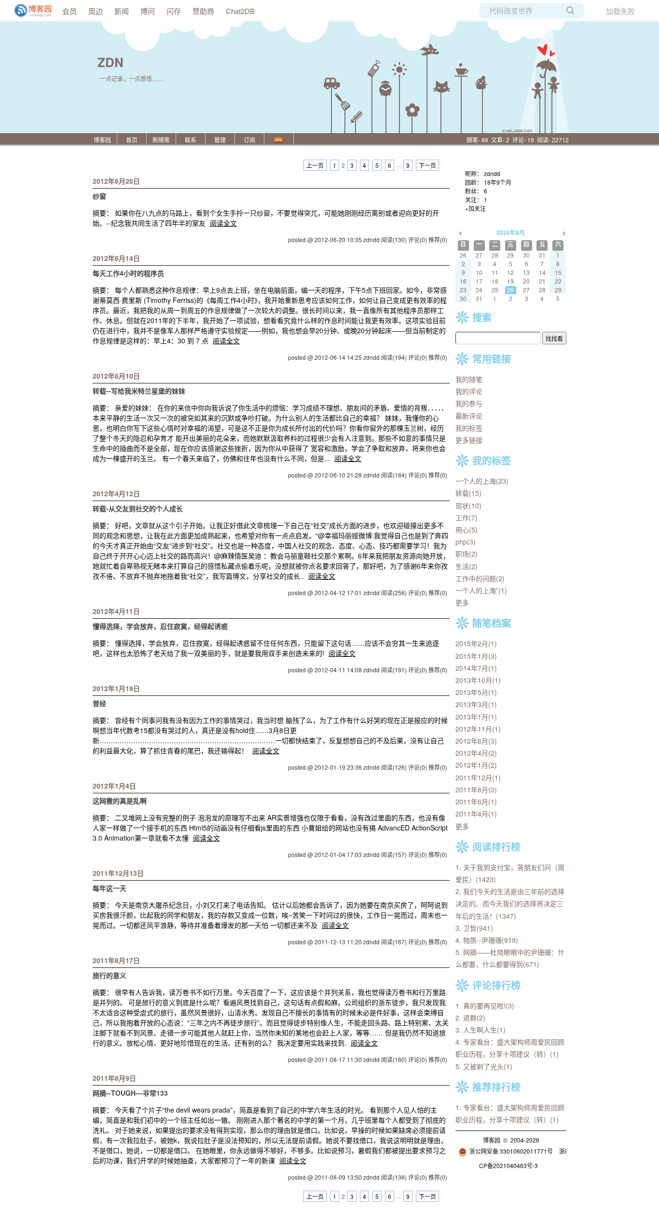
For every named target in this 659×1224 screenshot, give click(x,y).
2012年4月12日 (116, 493)
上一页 (315, 165)
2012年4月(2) (476, 753)
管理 (220, 140)
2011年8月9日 (114, 1078)
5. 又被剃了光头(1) (483, 1066)
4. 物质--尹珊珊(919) (486, 940)
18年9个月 (497, 182)
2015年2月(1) (476, 643)
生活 (466, 566)
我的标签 (468, 428)
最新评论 (468, 416)
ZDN (110, 62)
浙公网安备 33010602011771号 (511, 1151)
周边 (95, 11)
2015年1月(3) (476, 656)
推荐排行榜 (496, 1087)
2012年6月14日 (116, 258)
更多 (462, 602)
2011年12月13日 (118, 873)
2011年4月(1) (476, 813)
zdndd (492, 173)
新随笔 (161, 140)
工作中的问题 (480, 578)
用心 (466, 529)
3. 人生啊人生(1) (480, 1029)
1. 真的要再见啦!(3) (484, 1005)
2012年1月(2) (476, 765)
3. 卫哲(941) (474, 928)
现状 (468, 505)
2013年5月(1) (476, 692)
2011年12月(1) (478, 777)
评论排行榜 (496, 985)
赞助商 (203, 11)
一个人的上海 (481, 481)
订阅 (249, 140)
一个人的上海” (481, 590)
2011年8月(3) (476, 789)
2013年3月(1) (476, 704)
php (465, 541)
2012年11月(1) (478, 729)
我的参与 (468, 403)
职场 (466, 553)
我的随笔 (468, 379)
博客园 (102, 140)
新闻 (121, 11)
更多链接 (468, 440)
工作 (466, 517)
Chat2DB (240, 11)
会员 (69, 11)
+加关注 (475, 208)
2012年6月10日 (116, 376)
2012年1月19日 (116, 688)
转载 (468, 493)
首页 (131, 140)
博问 (147, 11)
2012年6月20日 (116, 181)
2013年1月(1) (476, 716)
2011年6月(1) (476, 801)
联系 (190, 140)
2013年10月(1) (478, 680)
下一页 (427, 165)
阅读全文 (223, 223)
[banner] (29, 10)
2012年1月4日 (114, 785)
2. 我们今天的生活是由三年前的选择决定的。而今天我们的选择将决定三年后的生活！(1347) (509, 903)
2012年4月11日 (116, 611)
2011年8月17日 (116, 960)
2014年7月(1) (476, 668)
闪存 (173, 11)
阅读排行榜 (496, 847)
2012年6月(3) (476, 741)
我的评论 (468, 391)
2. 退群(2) (470, 1017)
